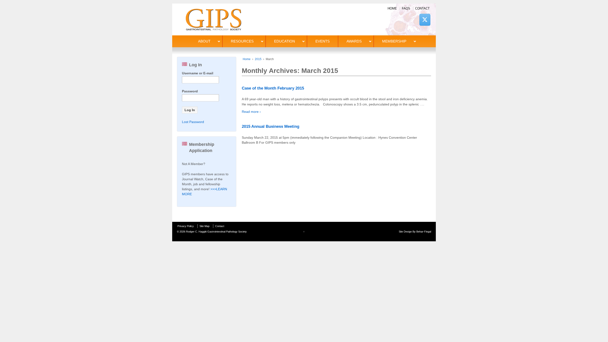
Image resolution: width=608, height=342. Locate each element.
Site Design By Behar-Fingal (415, 231)
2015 (258, 59)
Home (392, 8)
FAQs (406, 8)
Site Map (204, 226)
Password (190, 91)
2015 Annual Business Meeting (270, 126)
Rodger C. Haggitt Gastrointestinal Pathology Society (216, 231)
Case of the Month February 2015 (273, 88)
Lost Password (193, 122)
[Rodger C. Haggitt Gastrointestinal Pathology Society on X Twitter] (424, 19)
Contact (422, 8)
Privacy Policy (185, 226)
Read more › (251, 112)
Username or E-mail (197, 73)
